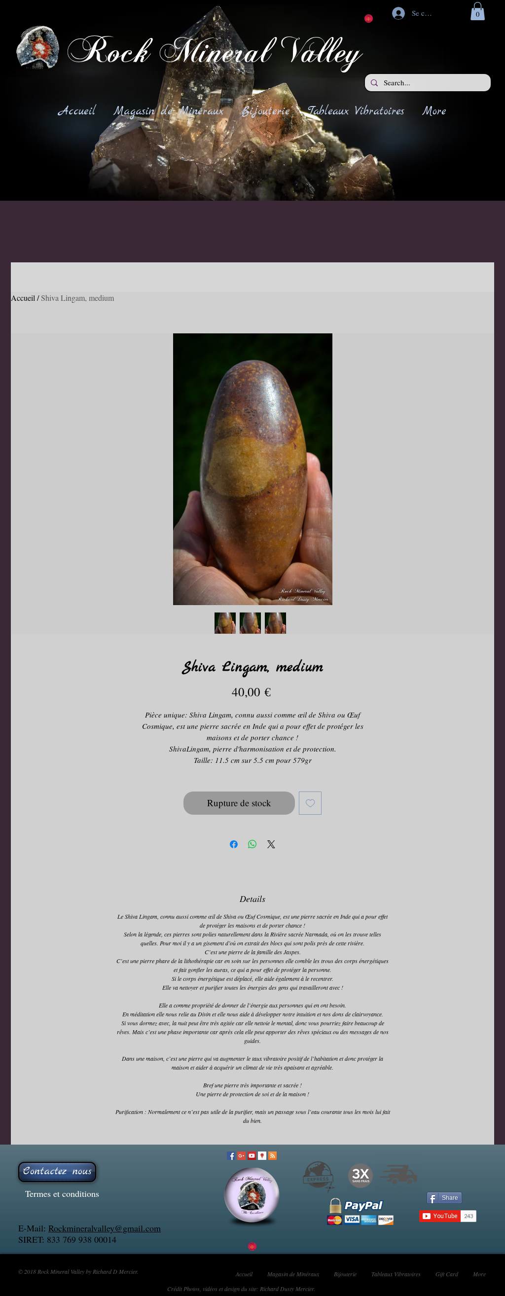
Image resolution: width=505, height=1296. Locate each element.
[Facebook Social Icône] (231, 1156)
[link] (477, 11)
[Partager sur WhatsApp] (252, 844)
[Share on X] (271, 844)
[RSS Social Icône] (272, 1156)
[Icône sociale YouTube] (252, 1156)
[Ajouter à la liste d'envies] (310, 803)
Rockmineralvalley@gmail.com (104, 1228)
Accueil (23, 297)
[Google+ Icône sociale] (241, 1156)
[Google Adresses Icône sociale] (262, 1156)
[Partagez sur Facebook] (234, 844)
